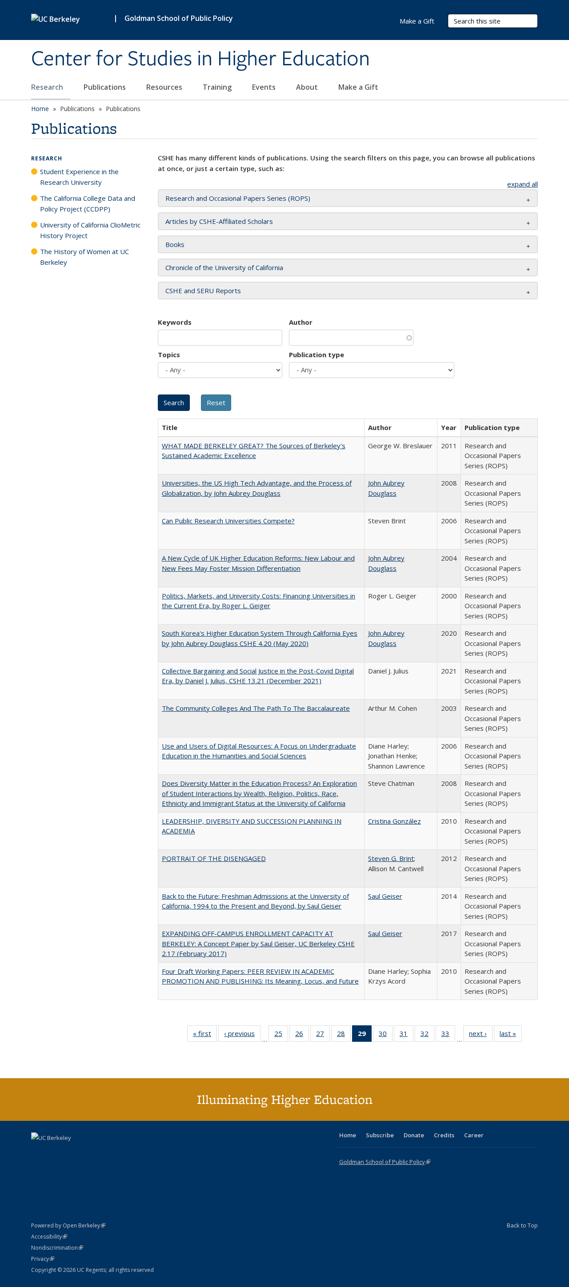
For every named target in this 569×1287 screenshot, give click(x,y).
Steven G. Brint (391, 858)
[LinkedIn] (56, 1153)
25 (281, 1035)
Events (264, 87)
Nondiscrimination (57, 1247)
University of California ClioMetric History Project (90, 230)
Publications (106, 87)
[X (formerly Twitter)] (39, 1153)
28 (344, 1035)
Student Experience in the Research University (79, 177)
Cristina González (394, 821)
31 (406, 1035)
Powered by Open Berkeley (68, 1225)
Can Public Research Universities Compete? (228, 520)
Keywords (175, 322)
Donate (414, 1135)
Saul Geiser (385, 896)
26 (302, 1035)
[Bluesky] (108, 1153)
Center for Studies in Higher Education (200, 59)
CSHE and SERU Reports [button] (203, 290)
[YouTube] (73, 1153)
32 (427, 1035)
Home (40, 108)
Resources (165, 87)
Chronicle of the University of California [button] (224, 267)
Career (474, 1135)
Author (301, 322)
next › (481, 1035)
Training (218, 87)
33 (448, 1035)
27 (323, 1035)
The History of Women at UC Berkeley (84, 257)
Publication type (316, 354)
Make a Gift (358, 87)
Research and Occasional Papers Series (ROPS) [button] (237, 198)
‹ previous (242, 1035)
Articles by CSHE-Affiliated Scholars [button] (219, 221)
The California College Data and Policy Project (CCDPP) (87, 203)
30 (386, 1035)
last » (511, 1035)
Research (48, 87)
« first (205, 1035)
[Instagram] (91, 1153)
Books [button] (174, 244)
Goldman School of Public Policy (178, 18)
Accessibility (49, 1236)
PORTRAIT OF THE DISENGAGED (214, 858)
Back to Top (522, 1225)
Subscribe (380, 1135)
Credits (444, 1135)
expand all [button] (522, 183)
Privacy (42, 1259)
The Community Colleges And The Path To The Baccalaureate (256, 708)
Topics (169, 354)
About (308, 87)
